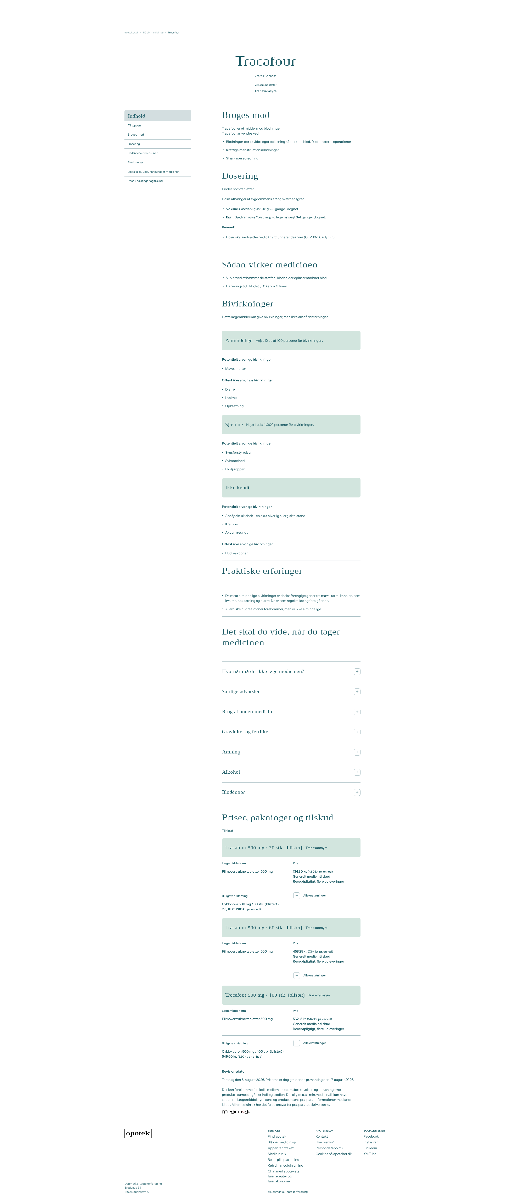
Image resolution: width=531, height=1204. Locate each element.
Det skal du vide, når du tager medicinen (153, 172)
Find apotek (277, 1136)
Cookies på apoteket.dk (334, 1154)
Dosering (134, 144)
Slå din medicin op (153, 32)
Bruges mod (136, 134)
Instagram (372, 1142)
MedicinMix (277, 1154)
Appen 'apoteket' (281, 1148)
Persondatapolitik (329, 1148)
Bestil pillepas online (283, 1159)
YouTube (370, 1154)
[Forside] (138, 1133)
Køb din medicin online (285, 1165)
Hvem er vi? (325, 1142)
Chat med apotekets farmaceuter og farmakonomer (283, 1176)
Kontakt (322, 1136)
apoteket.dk (131, 32)
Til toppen (134, 125)
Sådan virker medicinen (143, 153)
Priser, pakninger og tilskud (145, 181)
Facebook (371, 1136)
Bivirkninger (135, 162)
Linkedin (370, 1148)
